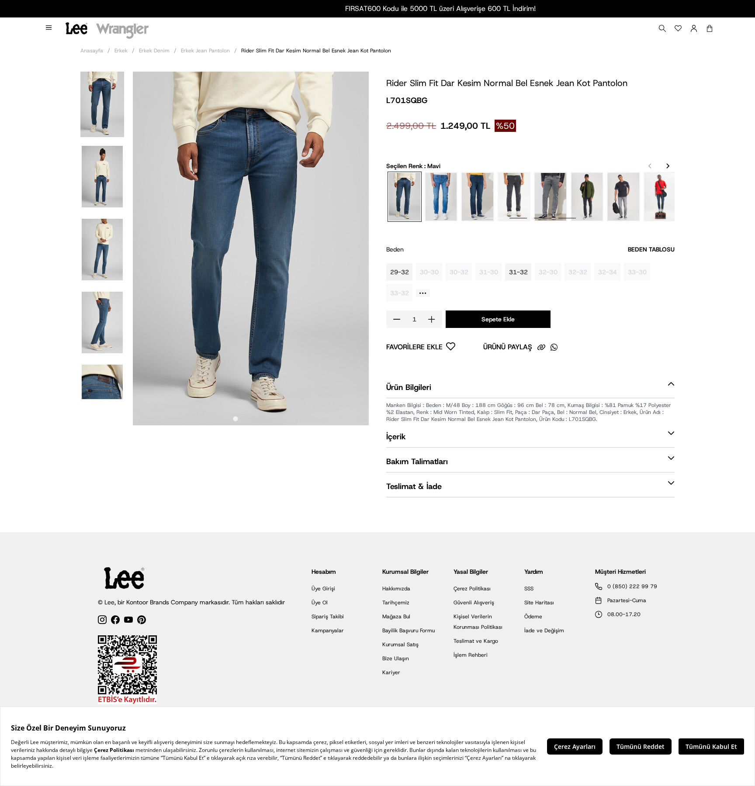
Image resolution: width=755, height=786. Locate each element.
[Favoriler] (678, 28)
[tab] (235, 418)
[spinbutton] (414, 319)
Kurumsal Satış (400, 644)
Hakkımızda (396, 588)
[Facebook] (115, 621)
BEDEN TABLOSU (651, 249)
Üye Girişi (323, 588)
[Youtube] (128, 621)
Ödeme (533, 616)
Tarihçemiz (395, 602)
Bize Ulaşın (395, 658)
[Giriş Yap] (693, 28)
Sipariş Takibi (328, 616)
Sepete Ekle (498, 319)
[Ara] (662, 28)
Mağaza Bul (396, 616)
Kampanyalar (328, 630)
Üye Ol (320, 602)
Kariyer (391, 672)
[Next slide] (668, 166)
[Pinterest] (141, 621)
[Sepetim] (709, 28)
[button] (102, 104)
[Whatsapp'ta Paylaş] (554, 347)
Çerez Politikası (472, 588)
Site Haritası (539, 602)
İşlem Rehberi (471, 655)
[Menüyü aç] (49, 28)
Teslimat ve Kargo (476, 641)
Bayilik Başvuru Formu (408, 630)
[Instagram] (102, 621)
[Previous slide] (650, 166)
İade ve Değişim (544, 630)
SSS (528, 588)
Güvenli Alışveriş (474, 602)
